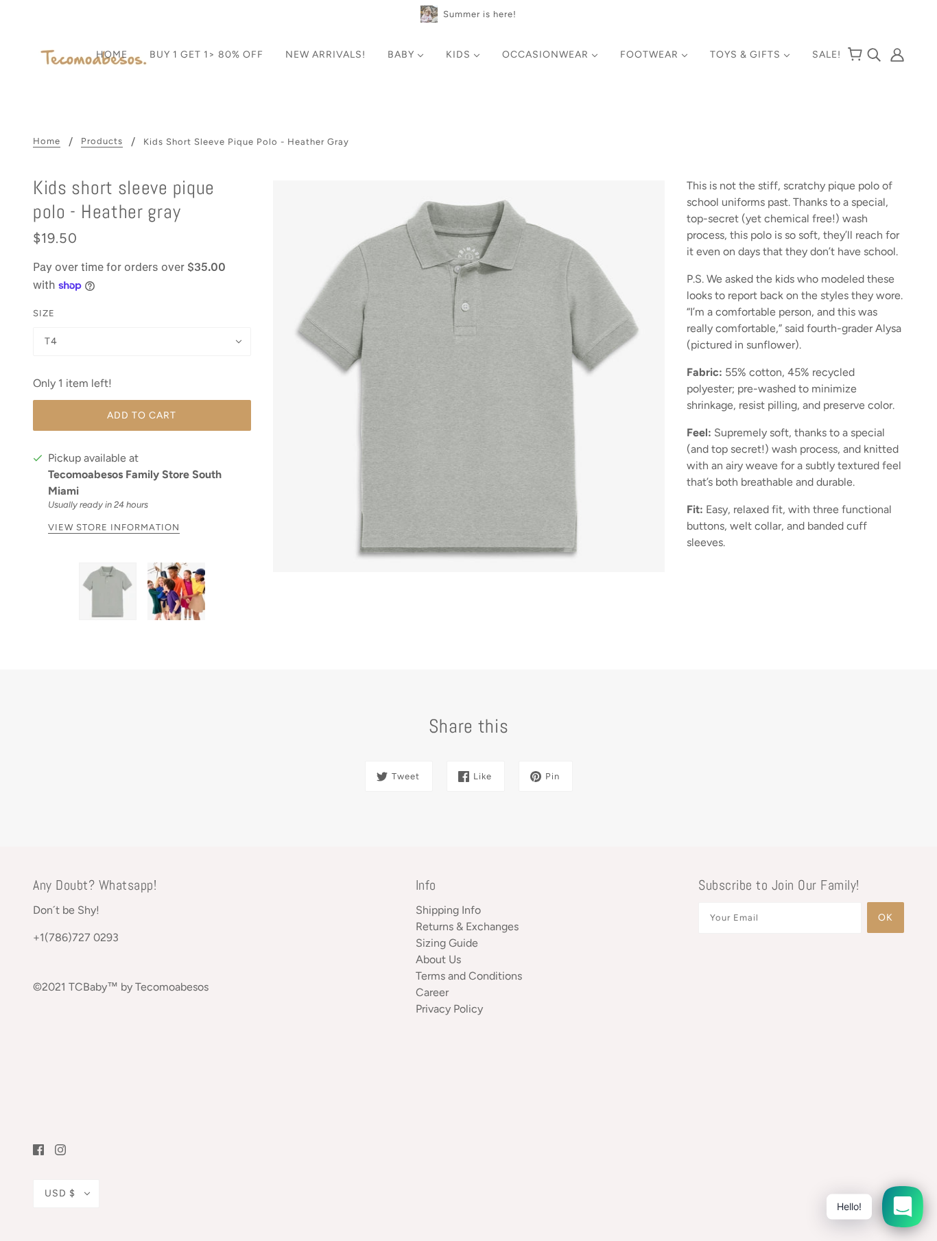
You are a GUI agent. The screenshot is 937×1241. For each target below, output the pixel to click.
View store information (114, 527)
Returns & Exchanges (467, 926)
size (44, 313)
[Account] (893, 53)
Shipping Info (448, 910)
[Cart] (857, 55)
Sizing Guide (447, 942)
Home (46, 141)
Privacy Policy (449, 1008)
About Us (438, 959)
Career (432, 992)
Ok (885, 917)
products (102, 141)
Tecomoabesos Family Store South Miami (135, 482)
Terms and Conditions (469, 975)
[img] (875, 53)
